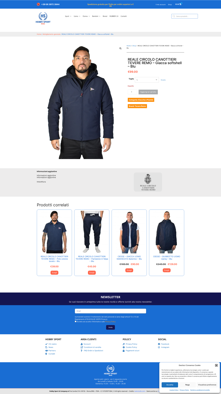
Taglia (131, 79)
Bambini (95, 16)
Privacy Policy (184, 390)
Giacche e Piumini (145, 100)
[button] (216, 365)
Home (39, 34)
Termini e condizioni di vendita (200, 390)
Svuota (163, 80)
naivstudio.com (139, 391)
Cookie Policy (174, 390)
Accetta (169, 385)
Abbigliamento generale (51, 34)
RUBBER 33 (114, 16)
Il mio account (161, 4)
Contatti (124, 16)
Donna (85, 16)
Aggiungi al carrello (148, 92)
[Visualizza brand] (148, 193)
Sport (67, 16)
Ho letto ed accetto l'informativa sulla (96, 322)
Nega (187, 385)
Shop (170, 4)
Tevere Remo (140, 106)
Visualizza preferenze (207, 385)
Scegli (54, 272)
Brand (105, 16)
